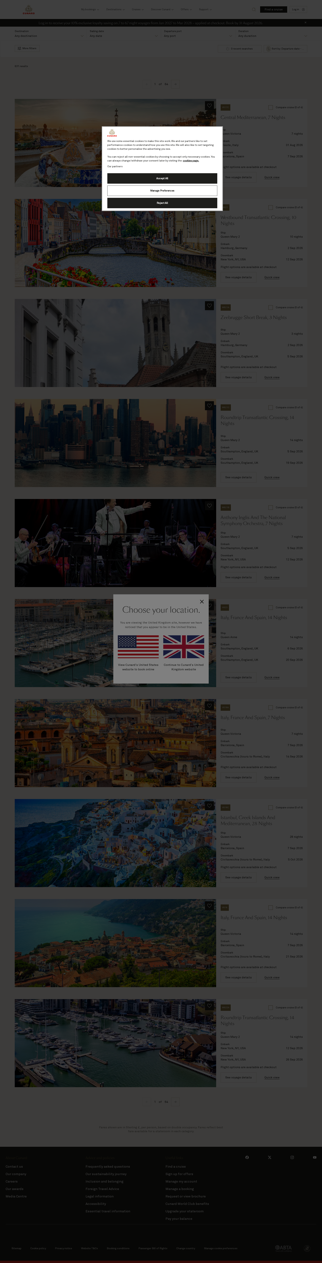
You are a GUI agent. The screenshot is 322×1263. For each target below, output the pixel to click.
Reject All (162, 203)
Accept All (162, 178)
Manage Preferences (162, 190)
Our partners (115, 166)
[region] (162, 168)
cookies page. (191, 160)
